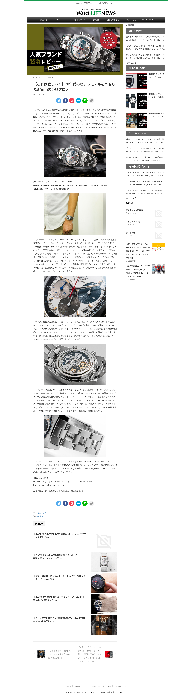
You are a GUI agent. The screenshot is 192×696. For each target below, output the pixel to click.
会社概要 (68, 686)
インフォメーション (130, 20)
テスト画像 (130, 233)
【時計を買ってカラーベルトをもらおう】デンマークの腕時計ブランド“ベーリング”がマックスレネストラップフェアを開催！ (138, 251)
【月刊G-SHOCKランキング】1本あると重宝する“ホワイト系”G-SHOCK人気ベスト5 (156, 76)
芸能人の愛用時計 (113, 20)
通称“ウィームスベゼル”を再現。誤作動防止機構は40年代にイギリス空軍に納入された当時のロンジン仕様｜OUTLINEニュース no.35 (145, 141)
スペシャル (61, 20)
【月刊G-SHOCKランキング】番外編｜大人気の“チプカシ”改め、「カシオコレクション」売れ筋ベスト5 (156, 95)
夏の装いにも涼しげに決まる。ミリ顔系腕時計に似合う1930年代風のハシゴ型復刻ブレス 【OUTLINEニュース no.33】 (145, 159)
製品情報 (43, 20)
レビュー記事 (41, 513)
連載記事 (96, 20)
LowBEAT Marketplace (106, 3)
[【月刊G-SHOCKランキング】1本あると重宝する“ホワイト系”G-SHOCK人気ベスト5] (136, 81)
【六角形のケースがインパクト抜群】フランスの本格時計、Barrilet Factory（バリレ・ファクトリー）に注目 (145, 174)
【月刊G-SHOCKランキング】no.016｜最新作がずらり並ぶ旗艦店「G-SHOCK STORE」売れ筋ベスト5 (156, 115)
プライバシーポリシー (92, 686)
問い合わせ (107, 686)
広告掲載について (121, 686)
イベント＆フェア (78, 20)
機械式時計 (40, 516)
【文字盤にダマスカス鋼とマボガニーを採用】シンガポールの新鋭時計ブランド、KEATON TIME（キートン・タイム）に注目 (145, 192)
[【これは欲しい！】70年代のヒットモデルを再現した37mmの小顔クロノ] (78, 100)
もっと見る (131, 62)
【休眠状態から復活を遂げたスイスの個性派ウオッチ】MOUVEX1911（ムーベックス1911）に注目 (145, 183)
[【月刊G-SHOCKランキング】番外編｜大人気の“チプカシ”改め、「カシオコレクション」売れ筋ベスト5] (136, 101)
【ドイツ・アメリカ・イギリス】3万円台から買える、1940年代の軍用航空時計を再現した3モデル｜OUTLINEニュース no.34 (145, 150)
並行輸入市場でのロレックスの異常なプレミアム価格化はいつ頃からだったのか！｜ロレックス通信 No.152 (145, 38)
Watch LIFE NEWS (84, 3)
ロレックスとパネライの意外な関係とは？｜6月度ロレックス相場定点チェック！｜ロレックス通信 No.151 (145, 56)
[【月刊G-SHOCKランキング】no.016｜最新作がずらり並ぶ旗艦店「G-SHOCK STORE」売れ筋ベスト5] (136, 120)
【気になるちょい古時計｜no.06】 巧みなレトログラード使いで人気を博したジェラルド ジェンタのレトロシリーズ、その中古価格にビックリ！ (145, 47)
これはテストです (133, 221)
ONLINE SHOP (148, 20)
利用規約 (78, 686)
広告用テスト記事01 (134, 210)
